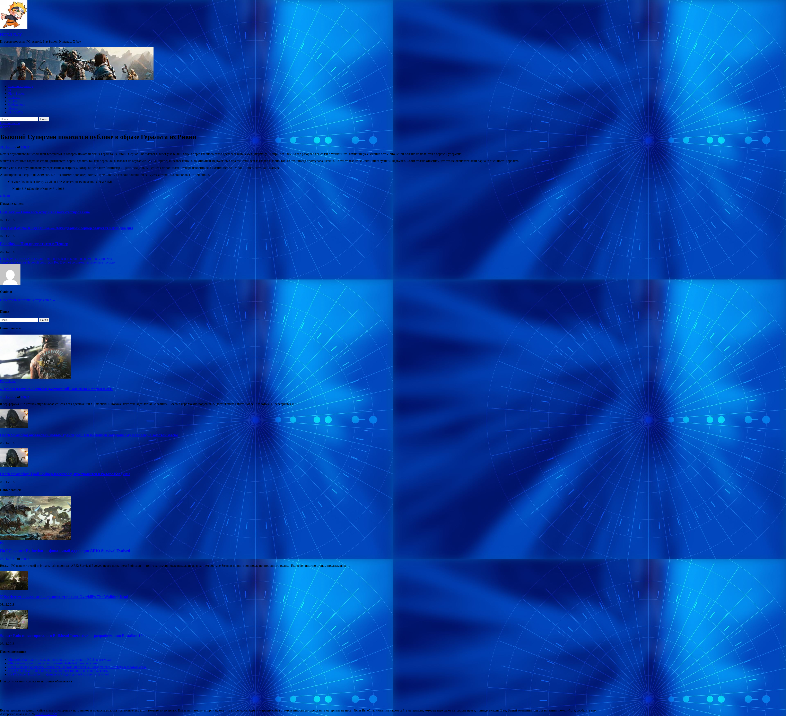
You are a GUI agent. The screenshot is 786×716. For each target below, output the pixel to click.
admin (25, 147)
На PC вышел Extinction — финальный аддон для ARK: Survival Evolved (65, 551)
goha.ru (5, 195)
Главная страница (20, 86)
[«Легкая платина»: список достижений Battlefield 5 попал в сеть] (35, 377)
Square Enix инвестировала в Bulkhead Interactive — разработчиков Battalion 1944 (73, 635)
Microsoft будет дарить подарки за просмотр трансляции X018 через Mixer (59, 659)
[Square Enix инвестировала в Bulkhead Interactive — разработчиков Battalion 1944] (14, 627)
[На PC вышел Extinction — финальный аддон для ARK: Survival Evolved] (35, 539)
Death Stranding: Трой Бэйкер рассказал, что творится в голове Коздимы (65, 474)
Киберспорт (16, 104)
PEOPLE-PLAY (11, 34)
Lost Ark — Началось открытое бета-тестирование (45, 212)
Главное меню (10, 123)
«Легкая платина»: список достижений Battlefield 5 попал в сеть (56, 389)
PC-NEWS (15, 112)
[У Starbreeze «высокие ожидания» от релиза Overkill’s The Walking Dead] (14, 588)
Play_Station (16, 93)
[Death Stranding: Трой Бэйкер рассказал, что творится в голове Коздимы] (14, 466)
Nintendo (14, 97)
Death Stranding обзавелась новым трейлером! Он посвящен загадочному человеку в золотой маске (89, 435)
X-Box (12, 101)
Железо (13, 108)
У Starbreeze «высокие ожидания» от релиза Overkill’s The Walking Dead (64, 597)
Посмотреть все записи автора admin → (27, 300)
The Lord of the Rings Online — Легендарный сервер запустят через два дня (66, 228)
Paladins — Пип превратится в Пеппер (34, 244)
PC (10, 90)
